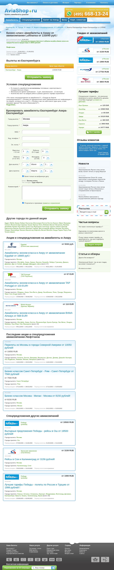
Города (20, 27)
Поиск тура (50, 548)
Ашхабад (82, 109)
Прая (6, 294)
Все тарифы (94, 132)
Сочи (29, 466)
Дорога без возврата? (86, 257)
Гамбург (35, 228)
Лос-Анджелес (10, 359)
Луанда (60, 292)
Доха (39, 264)
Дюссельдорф (44, 228)
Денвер (55, 357)
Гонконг (7, 225)
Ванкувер (67, 223)
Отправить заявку (39, 77)
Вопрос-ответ (69, 553)
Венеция (29, 228)
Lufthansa (59, 27)
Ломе (55, 292)
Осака (27, 226)
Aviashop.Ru (10, 27)
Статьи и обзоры (89, 254)
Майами (46, 225)
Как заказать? (32, 2)
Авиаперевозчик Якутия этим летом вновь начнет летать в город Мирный (92, 170)
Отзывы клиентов (88, 140)
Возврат (66, 2)
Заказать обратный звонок (98, 9)
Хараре (81, 127)
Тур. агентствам (52, 553)
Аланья (20, 494)
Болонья (22, 228)
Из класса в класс (85, 268)
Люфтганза (10, 47)
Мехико (25, 359)
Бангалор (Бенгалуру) (34, 223)
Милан (43, 230)
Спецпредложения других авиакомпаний (32, 415)
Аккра (28, 27)
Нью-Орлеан (83, 105)
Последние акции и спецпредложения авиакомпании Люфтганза (30, 335)
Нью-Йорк (21, 226)
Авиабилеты (12, 20)
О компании (91, 2)
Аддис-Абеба (9, 223)
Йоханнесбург (16, 225)
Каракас (24, 225)
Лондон (7, 230)
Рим (69, 230)
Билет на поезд (51, 20)
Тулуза (7, 232)
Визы (64, 20)
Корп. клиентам (78, 20)
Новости (84, 163)
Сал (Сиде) (13, 294)
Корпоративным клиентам (15, 553)
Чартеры (77, 2)
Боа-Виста (33, 292)
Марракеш (67, 292)
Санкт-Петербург (22, 381)
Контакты (104, 2)
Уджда (81, 116)
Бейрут (22, 223)
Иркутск (18, 496)
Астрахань (34, 494)
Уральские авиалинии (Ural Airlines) (29, 452)
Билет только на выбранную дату (36, 176)
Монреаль (59, 225)
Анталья (26, 494)
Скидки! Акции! (11, 550)
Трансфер (50, 552)
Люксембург (15, 230)
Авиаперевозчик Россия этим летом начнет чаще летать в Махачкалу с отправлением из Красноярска (92, 188)
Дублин (52, 228)
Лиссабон (65, 228)
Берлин (16, 228)
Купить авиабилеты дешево (16, 14)
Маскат (52, 225)
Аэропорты (83, 550)
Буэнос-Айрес (58, 223)
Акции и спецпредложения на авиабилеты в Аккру (38, 237)
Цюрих (12, 232)
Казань (24, 496)
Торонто (53, 226)
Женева (58, 228)
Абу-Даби (20, 262)
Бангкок (39, 262)
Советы (81, 553)
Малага (22, 230)
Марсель (37, 230)
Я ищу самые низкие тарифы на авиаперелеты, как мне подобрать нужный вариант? (91, 239)
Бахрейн (45, 262)
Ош (18, 440)
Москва (19, 259)
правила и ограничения (51, 203)
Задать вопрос (95, 245)
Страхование (33, 552)
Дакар (40, 292)
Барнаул (42, 494)
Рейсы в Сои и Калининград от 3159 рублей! (30, 459)
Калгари (68, 357)
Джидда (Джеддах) (29, 264)
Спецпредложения (31, 20)
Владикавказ (50, 494)
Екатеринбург (9, 496)
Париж (60, 230)
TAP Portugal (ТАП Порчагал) (26, 275)
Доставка (68, 550)
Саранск (82, 124)
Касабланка (47, 292)
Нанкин (14, 226)
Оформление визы (53, 550)
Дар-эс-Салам (17, 264)
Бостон (50, 223)
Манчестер (30, 230)
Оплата (67, 548)
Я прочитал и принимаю (42, 203)
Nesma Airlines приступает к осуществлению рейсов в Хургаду (91, 197)
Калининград (22, 466)
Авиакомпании (84, 548)
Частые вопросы (89, 222)
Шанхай (64, 226)
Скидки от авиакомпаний (92, 33)
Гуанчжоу (58, 262)
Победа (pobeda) (24, 423)
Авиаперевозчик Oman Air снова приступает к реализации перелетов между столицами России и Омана (92, 179)
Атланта (20, 357)
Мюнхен (49, 230)
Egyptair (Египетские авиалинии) (29, 245)
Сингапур (45, 226)
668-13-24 (91, 14)
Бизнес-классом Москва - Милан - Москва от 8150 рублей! (37, 395)
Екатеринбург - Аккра (13, 70)
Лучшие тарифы (88, 91)
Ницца (55, 230)
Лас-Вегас (62, 322)
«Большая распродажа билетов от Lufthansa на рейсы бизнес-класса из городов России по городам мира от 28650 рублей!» (37, 42)
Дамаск (65, 262)
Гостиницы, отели (35, 548)
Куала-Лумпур (33, 225)
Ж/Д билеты (33, 550)
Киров (40, 496)
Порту (65, 230)
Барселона (9, 228)
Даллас (49, 357)
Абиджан (20, 292)
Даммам (8, 264)
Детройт (62, 357)
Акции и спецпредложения (43, 27)
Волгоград (59, 494)
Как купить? (10, 548)
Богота (44, 223)
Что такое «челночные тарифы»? (91, 227)
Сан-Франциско (36, 226)
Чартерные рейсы (12, 552)
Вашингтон (42, 357)
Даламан (67, 494)
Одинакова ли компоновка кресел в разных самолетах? (92, 232)
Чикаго (58, 226)
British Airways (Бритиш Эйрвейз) (27, 305)
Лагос (41, 225)
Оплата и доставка (50, 2)
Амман (17, 223)
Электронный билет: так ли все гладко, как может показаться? (93, 263)
